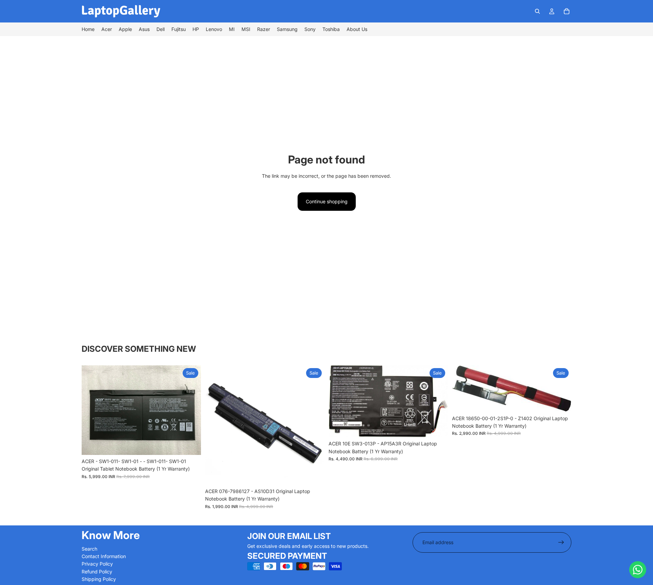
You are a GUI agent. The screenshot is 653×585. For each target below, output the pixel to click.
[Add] (190, 444)
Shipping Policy (99, 579)
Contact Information (104, 556)
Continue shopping (327, 201)
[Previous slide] (92, 409)
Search (89, 549)
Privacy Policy (97, 564)
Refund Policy (97, 571)
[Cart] (566, 11)
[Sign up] (561, 542)
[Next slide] (191, 409)
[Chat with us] (637, 569)
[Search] (537, 11)
